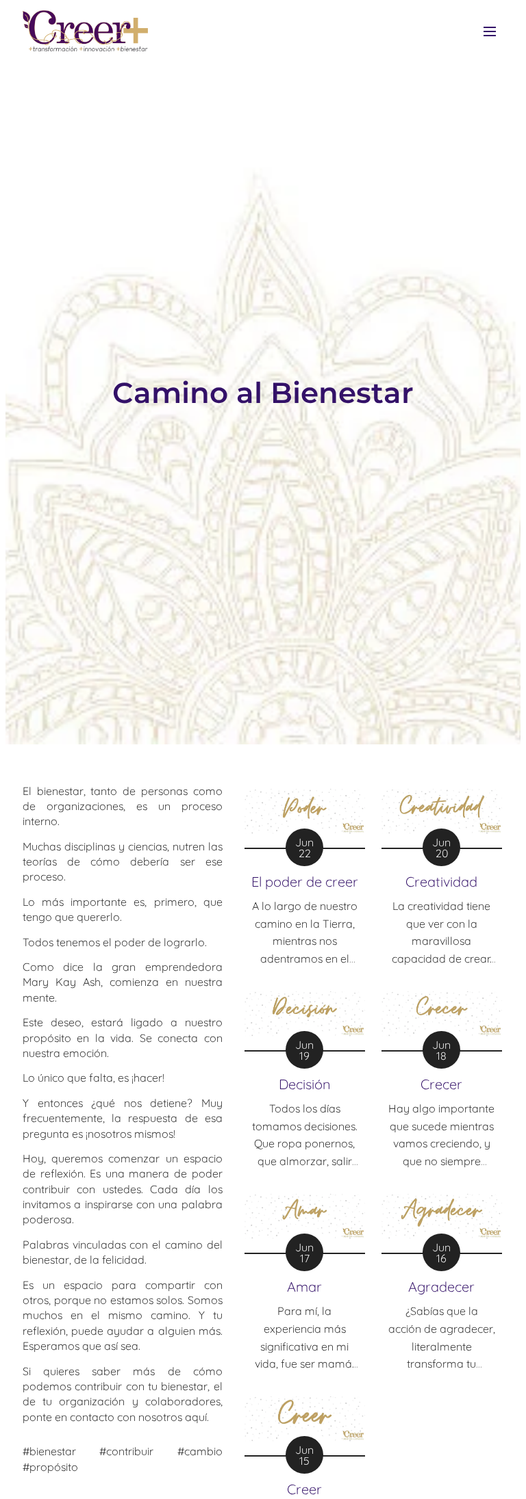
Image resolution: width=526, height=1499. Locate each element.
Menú (489, 30)
